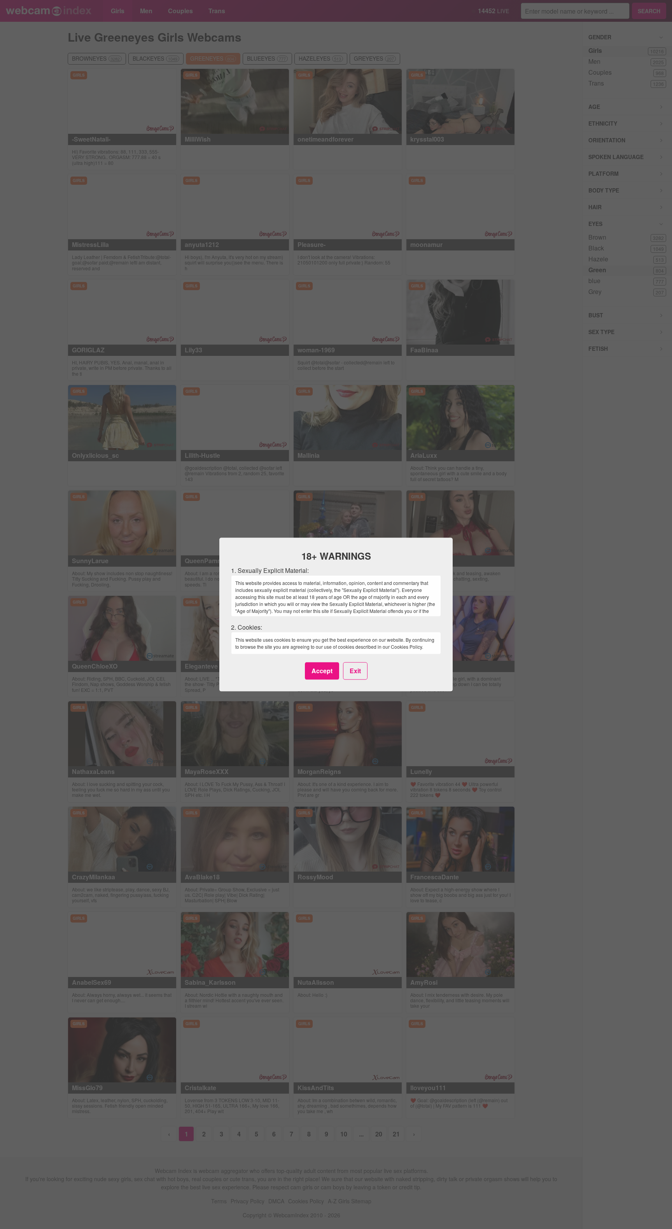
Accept (322, 670)
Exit (355, 670)
